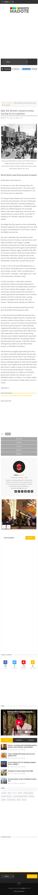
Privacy (16, 891)
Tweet (20, 439)
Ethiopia (31, 796)
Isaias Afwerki (11, 799)
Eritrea (20, 793)
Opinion (9, 103)
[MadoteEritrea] (15, 491)
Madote (23, 888)
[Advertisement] (19, 37)
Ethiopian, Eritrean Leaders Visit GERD (20, 771)
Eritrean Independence (20, 796)
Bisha (9, 793)
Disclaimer (21, 891)
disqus (30, 538)
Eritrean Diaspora (7, 796)
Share (19, 442)
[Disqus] (19, 568)
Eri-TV (14, 793)
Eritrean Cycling (28, 793)
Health (3, 799)
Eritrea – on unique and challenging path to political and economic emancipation (22, 746)
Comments (19, 740)
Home (3, 103)
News (18, 799)
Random (31, 740)
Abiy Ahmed (20, 69)
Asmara (4, 793)
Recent (7, 740)
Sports (24, 799)
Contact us (33, 876)
